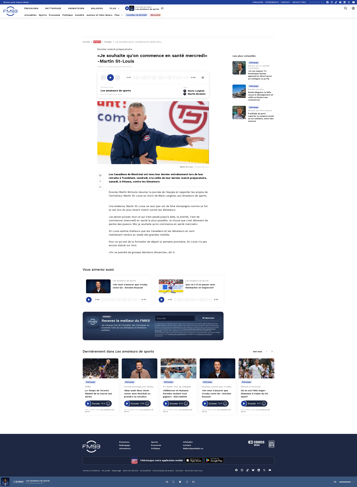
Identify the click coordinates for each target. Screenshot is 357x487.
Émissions (124, 442)
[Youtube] (353, 2)
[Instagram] (332, 2)
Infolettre (188, 442)
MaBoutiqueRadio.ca (193, 448)
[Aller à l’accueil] (10, 11)
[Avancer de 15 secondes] (117, 77)
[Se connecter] (353, 8)
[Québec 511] (271, 446)
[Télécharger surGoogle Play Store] (214, 460)
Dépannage (116, 471)
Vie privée (106, 471)
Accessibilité (145, 471)
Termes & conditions (91, 471)
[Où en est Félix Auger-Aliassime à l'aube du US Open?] (256, 368)
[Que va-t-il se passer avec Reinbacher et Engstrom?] (171, 286)
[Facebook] (327, 2)
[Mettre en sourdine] (335, 482)
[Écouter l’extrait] (110, 77)
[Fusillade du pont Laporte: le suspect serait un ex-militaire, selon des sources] (239, 112)
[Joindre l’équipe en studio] (162, 8)
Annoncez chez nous (193, 471)
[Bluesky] (340, 2)
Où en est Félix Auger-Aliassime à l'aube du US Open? (254, 393)
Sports (154, 442)
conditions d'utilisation (204, 334)
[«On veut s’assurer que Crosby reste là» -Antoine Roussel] (98, 286)
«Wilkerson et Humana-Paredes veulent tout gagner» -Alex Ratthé (176, 393)
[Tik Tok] (336, 2)
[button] (167, 482)
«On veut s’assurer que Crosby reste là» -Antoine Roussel (216, 393)
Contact (187, 445)
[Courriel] (100, 187)
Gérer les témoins (130, 471)
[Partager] (203, 77)
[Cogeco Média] (256, 445)
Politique (155, 448)
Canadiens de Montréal (136, 15)
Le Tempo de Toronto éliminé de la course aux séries (98, 393)
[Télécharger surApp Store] (194, 460)
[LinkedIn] (345, 2)
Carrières (179, 471)
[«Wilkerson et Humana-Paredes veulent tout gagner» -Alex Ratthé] (178, 368)
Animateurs (125, 448)
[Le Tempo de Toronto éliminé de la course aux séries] (100, 368)
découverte (155, 15)
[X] (349, 2)
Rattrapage (124, 445)
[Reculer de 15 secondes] (103, 77)
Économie (156, 445)
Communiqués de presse (163, 471)
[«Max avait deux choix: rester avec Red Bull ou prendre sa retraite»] (139, 368)
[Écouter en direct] (127, 8)
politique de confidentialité (177, 334)
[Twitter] (100, 181)
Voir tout (257, 351)
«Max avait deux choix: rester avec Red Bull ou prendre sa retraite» (137, 393)
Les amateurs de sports (147, 9)
